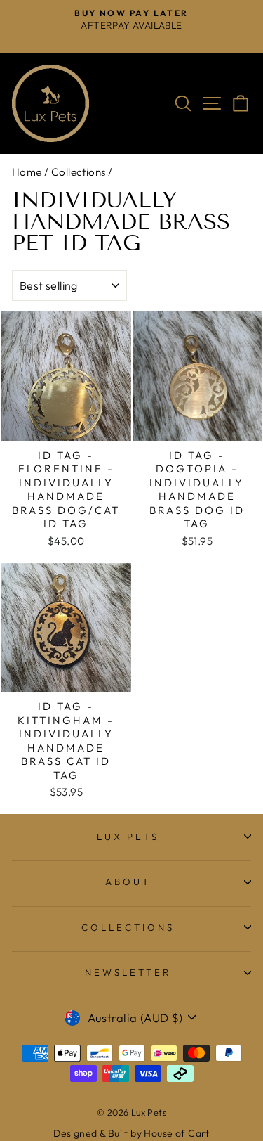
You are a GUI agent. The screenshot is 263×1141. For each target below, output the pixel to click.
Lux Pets (128, 836)
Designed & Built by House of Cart (131, 1133)
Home (27, 172)
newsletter (128, 972)
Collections (78, 172)
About (128, 881)
